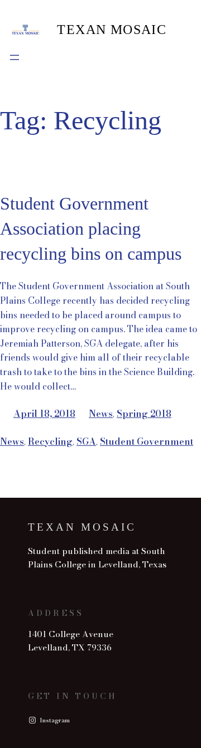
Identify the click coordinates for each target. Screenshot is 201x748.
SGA (86, 441)
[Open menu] (14, 57)
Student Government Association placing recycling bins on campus (90, 228)
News (101, 413)
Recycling (50, 441)
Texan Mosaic (111, 29)
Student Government (146, 441)
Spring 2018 (144, 413)
